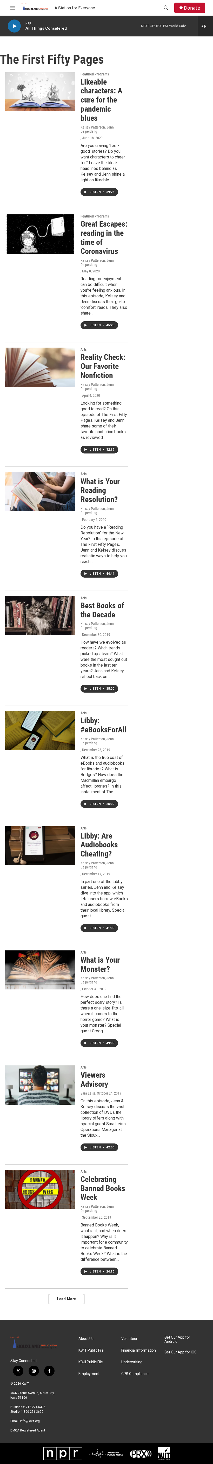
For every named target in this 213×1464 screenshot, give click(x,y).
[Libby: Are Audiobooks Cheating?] (40, 845)
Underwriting (131, 1362)
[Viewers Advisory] (40, 1084)
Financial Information (138, 1350)
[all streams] (205, 26)
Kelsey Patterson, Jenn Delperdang (97, 129)
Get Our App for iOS (180, 1352)
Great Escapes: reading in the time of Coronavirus (104, 237)
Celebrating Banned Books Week (103, 1188)
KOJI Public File (90, 1362)
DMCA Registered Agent (27, 1430)
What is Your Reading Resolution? (100, 490)
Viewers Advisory (94, 1079)
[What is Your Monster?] (40, 969)
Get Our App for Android (177, 1339)
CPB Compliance (135, 1374)
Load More (66, 1298)
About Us (86, 1339)
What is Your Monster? (100, 964)
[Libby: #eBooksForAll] (40, 730)
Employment (88, 1374)
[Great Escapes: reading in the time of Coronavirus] (40, 233)
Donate (192, 8)
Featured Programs (95, 74)
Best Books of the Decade (102, 610)
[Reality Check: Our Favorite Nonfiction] (40, 367)
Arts (83, 349)
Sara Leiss (88, 1093)
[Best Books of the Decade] (40, 615)
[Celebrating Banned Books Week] (40, 1189)
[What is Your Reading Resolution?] (40, 491)
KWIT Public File (91, 1350)
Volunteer (129, 1339)
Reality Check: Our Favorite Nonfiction (103, 366)
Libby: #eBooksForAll (104, 725)
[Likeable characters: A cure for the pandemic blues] (40, 91)
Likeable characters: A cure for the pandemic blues (101, 100)
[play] (14, 26)
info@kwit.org (30, 1421)
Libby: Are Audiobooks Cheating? (99, 845)
